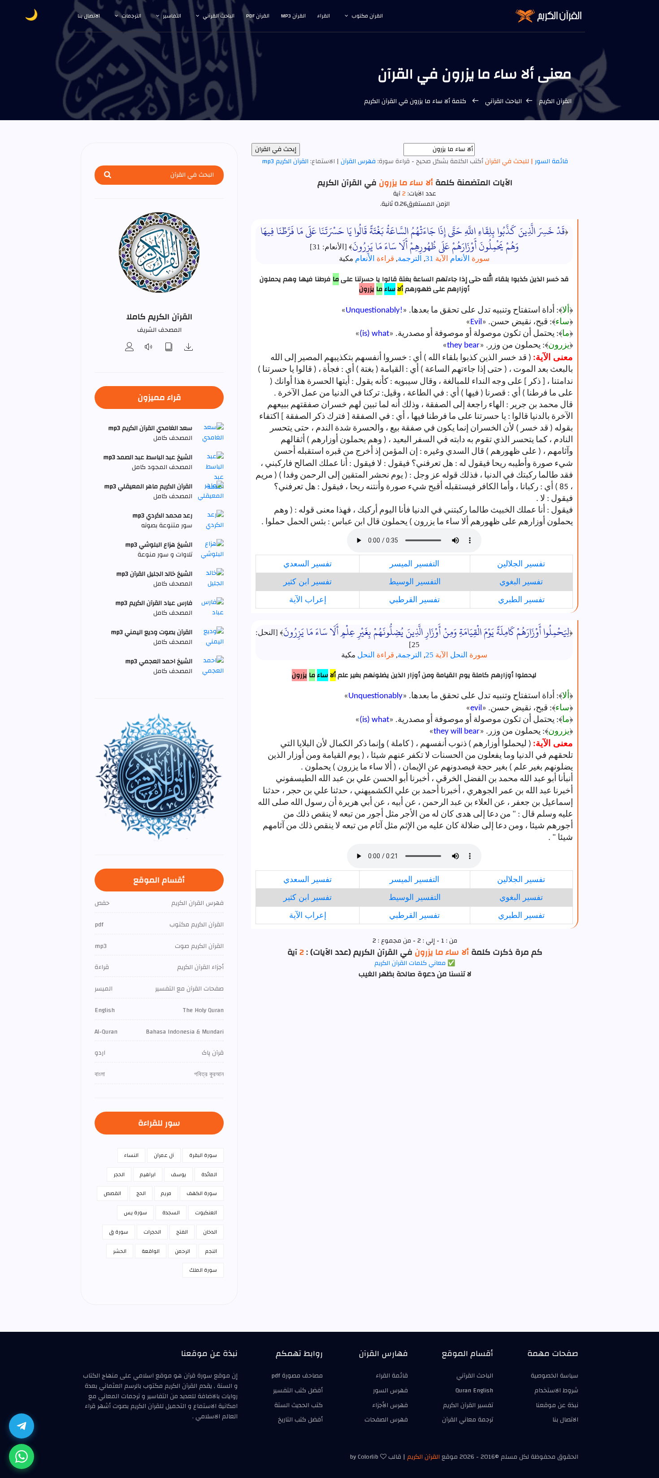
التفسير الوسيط (415, 581)
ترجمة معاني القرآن (467, 1420)
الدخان (210, 1232)
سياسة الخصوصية (554, 1376)
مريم (166, 1193)
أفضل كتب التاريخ (300, 1420)
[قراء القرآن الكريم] (130, 348)
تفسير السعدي (307, 563)
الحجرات (152, 1232)
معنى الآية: (553, 357)
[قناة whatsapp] (21, 1456)
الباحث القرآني (218, 16)
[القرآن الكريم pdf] (169, 348)
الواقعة (151, 1251)
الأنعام (470, 258)
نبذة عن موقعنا (557, 1405)
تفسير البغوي (521, 581)
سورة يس (135, 1212)
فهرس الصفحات (386, 1420)
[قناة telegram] (21, 1426)
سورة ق (118, 1232)
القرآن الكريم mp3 (285, 161)
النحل (468, 655)
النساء (131, 1155)
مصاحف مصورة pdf (297, 1376)
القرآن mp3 (293, 16)
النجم (211, 1251)
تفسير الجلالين (521, 563)
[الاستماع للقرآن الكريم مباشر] (149, 348)
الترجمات (131, 16)
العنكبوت (206, 1212)
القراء (323, 16)
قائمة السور (550, 161)
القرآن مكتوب (367, 16)
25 (436, 655)
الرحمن (182, 1251)
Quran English (474, 1390)
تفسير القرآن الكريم (468, 1405)
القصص (112, 1193)
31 (436, 258)
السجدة (171, 1212)
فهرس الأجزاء (390, 1405)
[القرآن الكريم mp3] (189, 348)
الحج (141, 1193)
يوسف (178, 1174)
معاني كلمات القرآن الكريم (410, 963)
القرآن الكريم (554, 101)
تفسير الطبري (521, 599)
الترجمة (410, 258)
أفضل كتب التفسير (298, 1390)
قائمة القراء (392, 1376)
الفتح (182, 1232)
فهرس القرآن (358, 161)
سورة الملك (203, 1270)
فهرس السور (390, 1390)
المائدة (209, 1174)
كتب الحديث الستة (298, 1405)
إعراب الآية (307, 599)
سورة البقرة (203, 1155)
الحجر (119, 1174)
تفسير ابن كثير (307, 581)
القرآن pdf (257, 16)
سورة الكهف (201, 1193)
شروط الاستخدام (556, 1390)
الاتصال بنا (89, 16)
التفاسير (172, 16)
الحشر (119, 1251)
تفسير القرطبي (414, 599)
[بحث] (108, 175)
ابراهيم (148, 1174)
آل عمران (164, 1155)
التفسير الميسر (414, 563)
